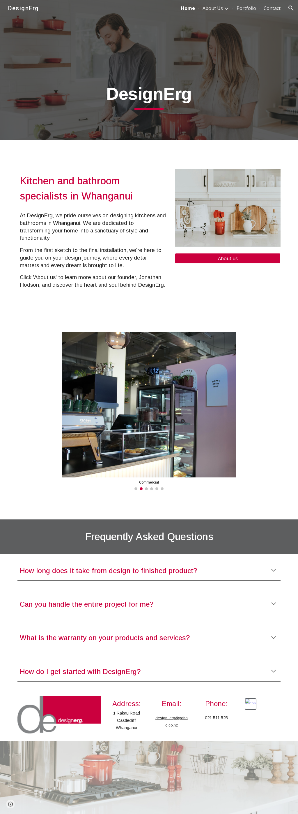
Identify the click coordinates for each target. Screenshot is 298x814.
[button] (291, 8)
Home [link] (188, 8)
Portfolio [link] (246, 8)
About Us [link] (213, 8)
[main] (148, 96)
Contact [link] (272, 8)
